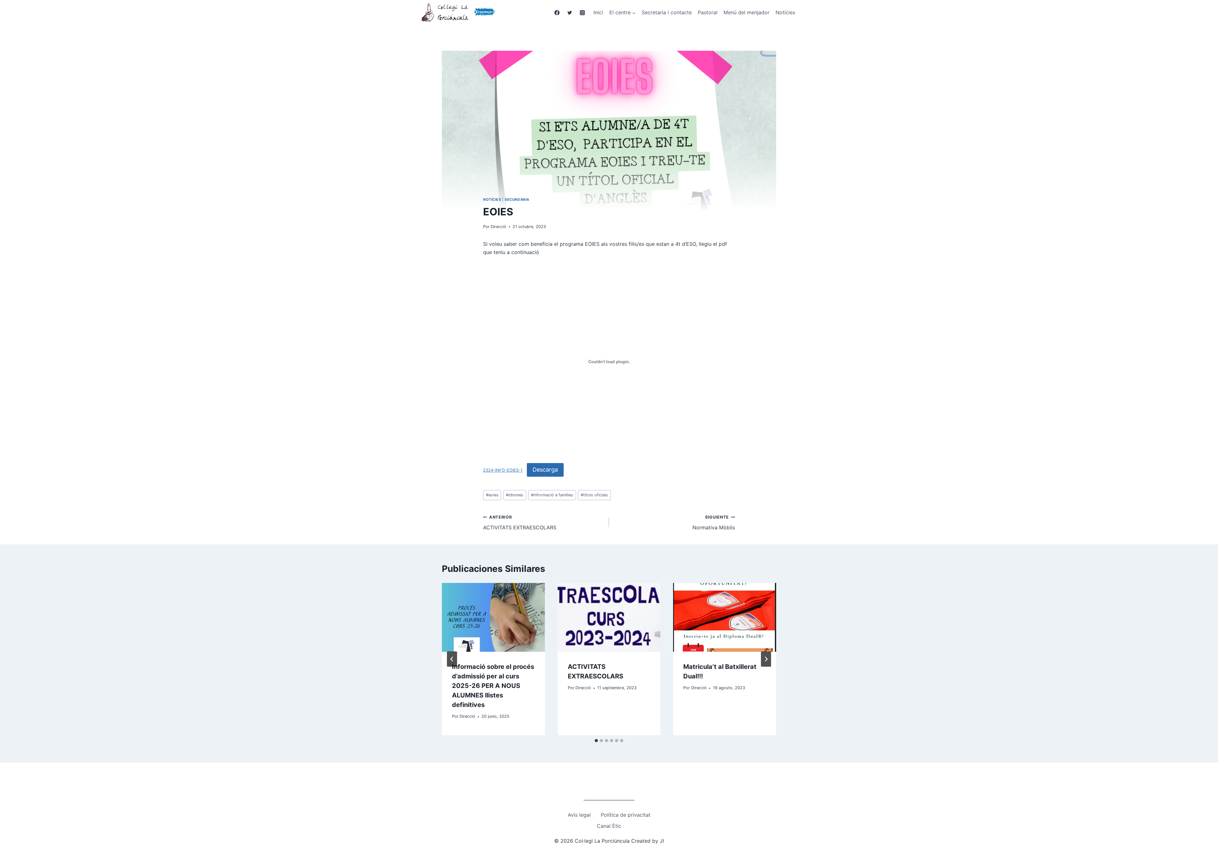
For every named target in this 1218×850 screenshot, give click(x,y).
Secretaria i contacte (667, 12)
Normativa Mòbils (713, 523)
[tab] (596, 740)
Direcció (498, 226)
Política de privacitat (626, 815)
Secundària (517, 199)
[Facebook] (557, 13)
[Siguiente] (766, 659)
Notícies (785, 12)
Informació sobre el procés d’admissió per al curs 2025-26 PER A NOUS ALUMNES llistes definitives (493, 686)
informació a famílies (552, 495)
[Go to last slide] (452, 659)
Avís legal (579, 815)
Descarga (545, 469)
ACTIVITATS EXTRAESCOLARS (519, 523)
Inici (598, 12)
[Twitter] (570, 13)
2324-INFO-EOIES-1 (502, 470)
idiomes (514, 495)
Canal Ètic (609, 826)
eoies (492, 495)
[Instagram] (582, 13)
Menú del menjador (746, 12)
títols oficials (594, 495)
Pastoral (707, 12)
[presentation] (493, 617)
